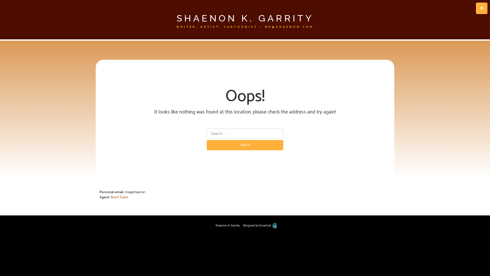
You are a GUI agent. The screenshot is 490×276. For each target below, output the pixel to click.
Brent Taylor (119, 197)
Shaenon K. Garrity (245, 18)
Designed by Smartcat (257, 225)
